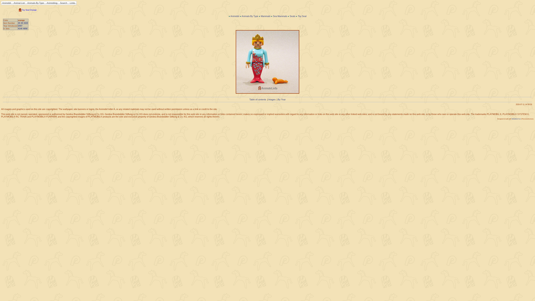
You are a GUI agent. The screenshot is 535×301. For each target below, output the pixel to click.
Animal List (19, 3)
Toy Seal (302, 16)
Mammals (265, 16)
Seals (292, 16)
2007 (20, 26)
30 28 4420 (23, 23)
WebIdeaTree (516, 119)
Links (72, 3)
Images (272, 99)
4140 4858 (22, 28)
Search (63, 3)
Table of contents (257, 99)
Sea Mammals (280, 16)
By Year (282, 99)
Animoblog (52, 3)
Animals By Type (35, 3)
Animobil (6, 3)
